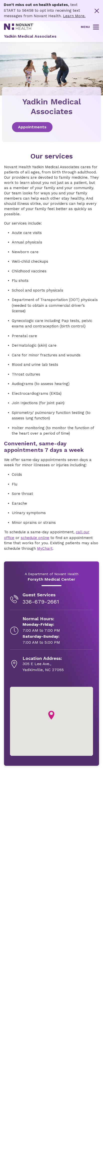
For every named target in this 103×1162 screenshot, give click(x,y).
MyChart (44, 548)
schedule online (35, 538)
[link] (51, 127)
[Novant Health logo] (19, 28)
